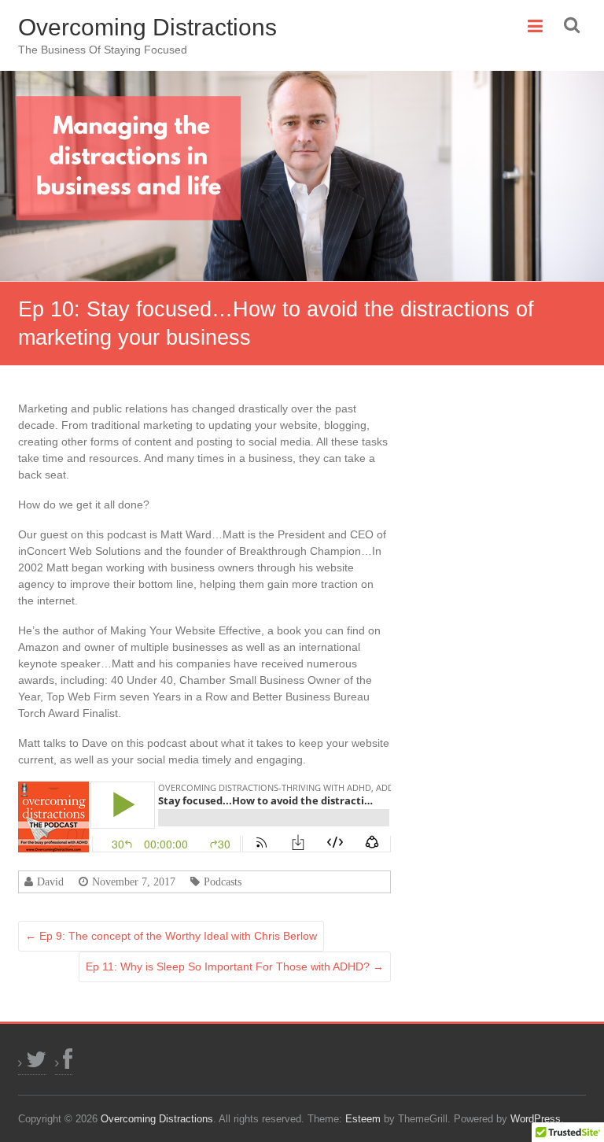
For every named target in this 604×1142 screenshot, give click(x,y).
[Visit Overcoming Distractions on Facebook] (63, 1063)
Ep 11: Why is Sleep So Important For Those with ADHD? (235, 966)
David (50, 881)
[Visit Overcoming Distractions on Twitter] (32, 1063)
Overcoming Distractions (147, 27)
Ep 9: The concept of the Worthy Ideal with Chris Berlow (171, 935)
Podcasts (222, 881)
